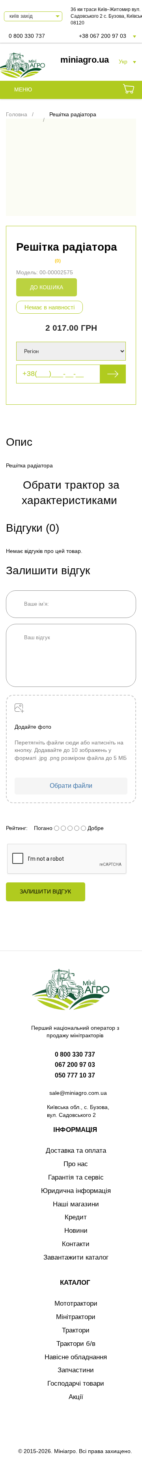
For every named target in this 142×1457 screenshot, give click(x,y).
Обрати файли (71, 785)
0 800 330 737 (27, 36)
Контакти (76, 1244)
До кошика (46, 287)
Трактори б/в (75, 1343)
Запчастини (76, 1370)
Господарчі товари (75, 1383)
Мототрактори (75, 1303)
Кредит (76, 1217)
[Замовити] (128, 90)
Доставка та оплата (76, 1150)
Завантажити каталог (75, 1257)
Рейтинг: (17, 828)
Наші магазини (76, 1204)
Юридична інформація (76, 1191)
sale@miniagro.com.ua (78, 1093)
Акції (76, 1397)
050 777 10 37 (75, 1075)
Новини (76, 1230)
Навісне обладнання (76, 1357)
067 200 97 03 (75, 1064)
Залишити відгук (45, 891)
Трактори (76, 1330)
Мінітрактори (75, 1317)
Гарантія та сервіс (76, 1177)
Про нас (76, 1164)
